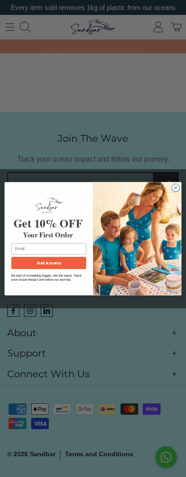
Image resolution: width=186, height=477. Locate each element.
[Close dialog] (176, 188)
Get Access (48, 263)
